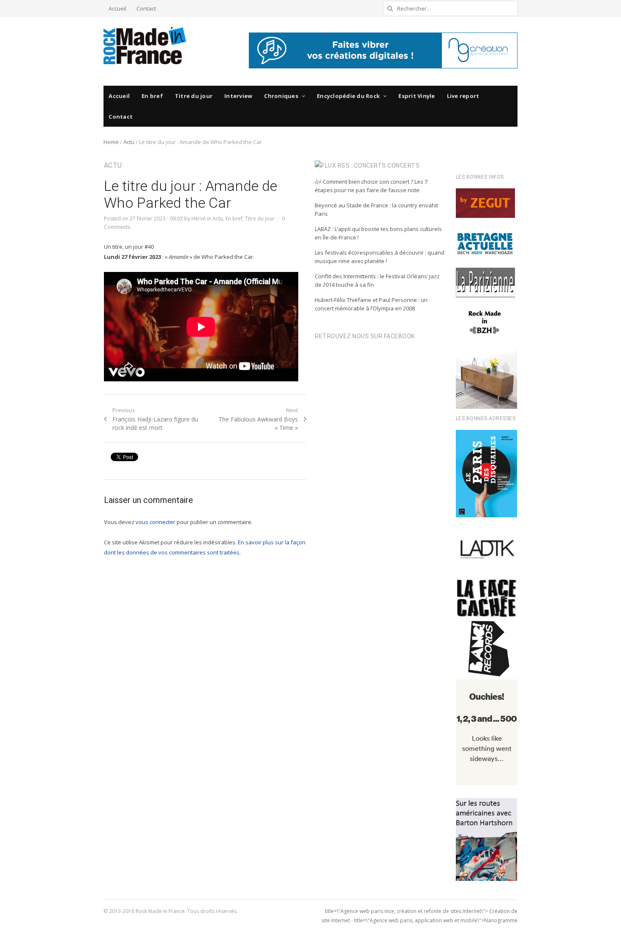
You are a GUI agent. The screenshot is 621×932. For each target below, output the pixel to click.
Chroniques (281, 96)
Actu (128, 142)
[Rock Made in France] (145, 45)
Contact (146, 8)
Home (111, 142)
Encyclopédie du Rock (348, 96)
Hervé (198, 218)
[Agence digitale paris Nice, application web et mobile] (383, 50)
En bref (152, 96)
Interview (238, 96)
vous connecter (155, 522)
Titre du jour (193, 96)
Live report (463, 96)
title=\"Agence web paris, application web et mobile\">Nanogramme (436, 920)
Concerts (403, 165)
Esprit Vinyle (416, 96)
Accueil (117, 8)
